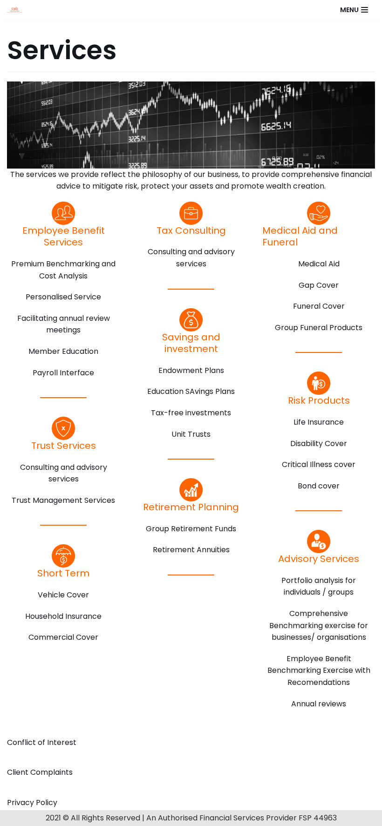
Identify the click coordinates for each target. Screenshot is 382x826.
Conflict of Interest (41, 742)
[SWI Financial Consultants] (17, 9)
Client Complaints (40, 772)
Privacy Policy (32, 802)
